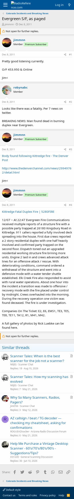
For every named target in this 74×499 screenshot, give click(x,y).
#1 (70, 54)
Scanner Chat (25, 364)
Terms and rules (27, 495)
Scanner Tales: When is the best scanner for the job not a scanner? (37, 358)
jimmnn (9, 24)
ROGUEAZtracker (19, 431)
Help (61, 495)
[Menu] (5, 5)
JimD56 (14, 406)
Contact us (9, 495)
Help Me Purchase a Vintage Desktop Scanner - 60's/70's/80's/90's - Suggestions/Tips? (39, 448)
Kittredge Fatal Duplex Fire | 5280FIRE (28, 212)
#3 (70, 149)
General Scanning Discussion (37, 457)
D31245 (14, 457)
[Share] (65, 54)
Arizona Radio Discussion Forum (48, 431)
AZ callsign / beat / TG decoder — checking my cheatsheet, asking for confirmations (38, 423)
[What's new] (69, 4)
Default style (13, 490)
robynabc (20, 87)
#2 (70, 102)
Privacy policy (48, 495)
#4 (70, 205)
